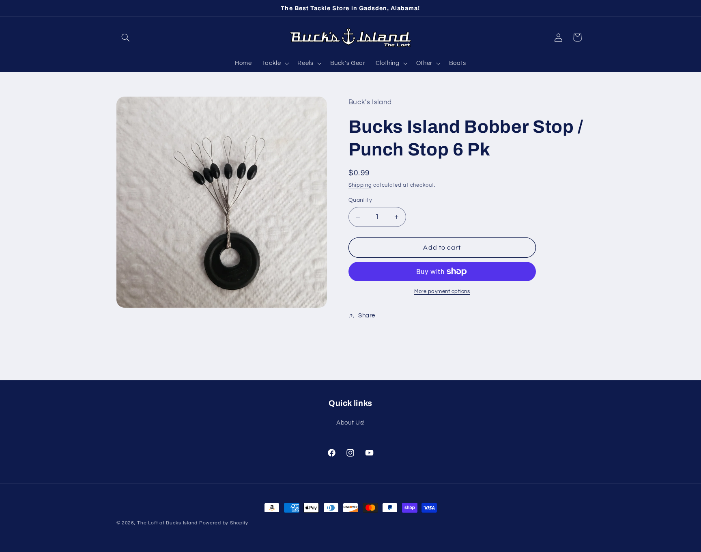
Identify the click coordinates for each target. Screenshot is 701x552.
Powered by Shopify (223, 523)
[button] (125, 37)
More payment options (442, 291)
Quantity (360, 200)
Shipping (360, 185)
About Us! (350, 423)
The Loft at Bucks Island (167, 523)
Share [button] (366, 316)
